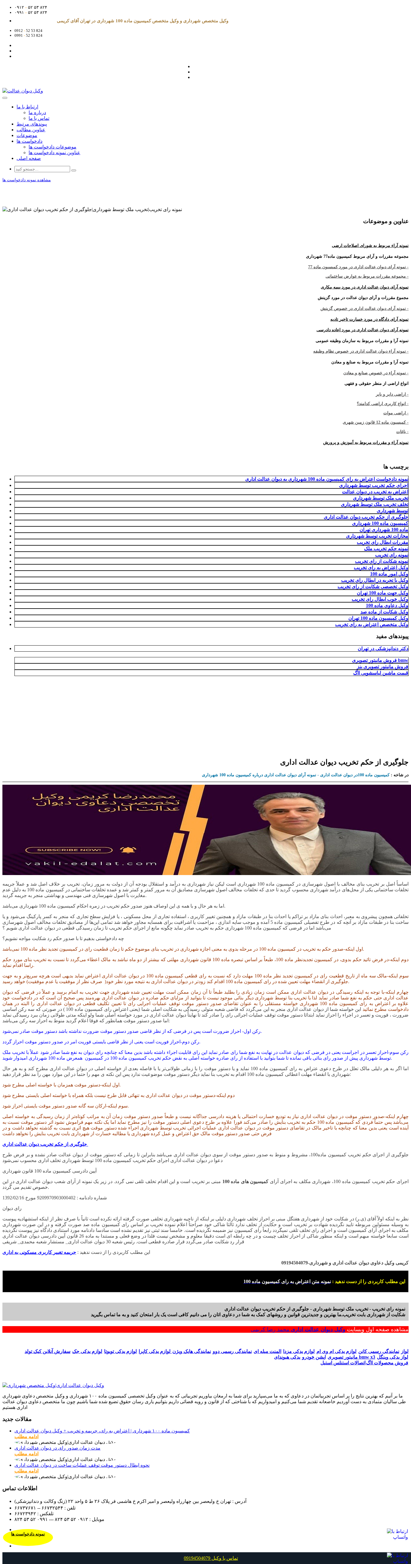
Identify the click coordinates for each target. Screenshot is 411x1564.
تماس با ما (39, 118)
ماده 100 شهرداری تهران (384, 529)
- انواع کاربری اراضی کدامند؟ (383, 403)
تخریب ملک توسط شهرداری (380, 497)
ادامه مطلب (26, 1436)
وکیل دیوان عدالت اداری (318, 1329)
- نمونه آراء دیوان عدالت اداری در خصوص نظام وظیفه (361, 351)
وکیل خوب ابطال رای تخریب (380, 599)
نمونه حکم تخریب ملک (386, 548)
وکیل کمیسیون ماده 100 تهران (378, 618)
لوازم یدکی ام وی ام (337, 1351)
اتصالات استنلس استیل (343, 1362)
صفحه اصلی (29, 158)
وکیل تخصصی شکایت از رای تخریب (373, 586)
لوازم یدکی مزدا (299, 1351)
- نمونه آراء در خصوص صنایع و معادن (376, 373)
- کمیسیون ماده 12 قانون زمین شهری (376, 422)
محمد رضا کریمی (271, 1329)
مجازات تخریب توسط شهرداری (377, 535)
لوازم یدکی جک (87, 1351)
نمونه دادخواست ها (28, 1534)
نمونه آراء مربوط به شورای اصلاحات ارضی (370, 245)
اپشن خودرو (314, 1357)
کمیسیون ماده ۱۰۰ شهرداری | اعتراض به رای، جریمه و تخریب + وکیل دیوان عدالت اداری (102, 1430)
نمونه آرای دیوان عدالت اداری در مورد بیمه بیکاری (365, 287)
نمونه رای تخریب (391, 554)
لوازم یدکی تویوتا (120, 1351)
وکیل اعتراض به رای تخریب (381, 567)
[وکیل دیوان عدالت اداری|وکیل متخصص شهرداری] (53, 1385)
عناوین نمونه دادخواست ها (54, 152)
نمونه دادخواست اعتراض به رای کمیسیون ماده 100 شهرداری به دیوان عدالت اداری (326, 478)
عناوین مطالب (31, 129)
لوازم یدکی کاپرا (155, 1351)
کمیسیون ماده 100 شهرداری (380, 523)
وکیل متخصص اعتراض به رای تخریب (371, 624)
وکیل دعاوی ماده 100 (387, 605)
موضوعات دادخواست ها (52, 146)
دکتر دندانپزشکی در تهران (383, 648)
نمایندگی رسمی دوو (232, 1351)
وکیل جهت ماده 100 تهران (382, 592)
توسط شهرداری (392, 510)
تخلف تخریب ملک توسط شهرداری (374, 504)
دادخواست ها (29, 141)
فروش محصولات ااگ (387, 1362)
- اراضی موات (396, 413)
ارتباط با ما (27, 106)
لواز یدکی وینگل (392, 1357)
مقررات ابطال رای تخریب (382, 542)
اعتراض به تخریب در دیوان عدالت (375, 491)
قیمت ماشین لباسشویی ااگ (380, 672)
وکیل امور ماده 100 (389, 573)
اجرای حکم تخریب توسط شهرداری (373, 485)
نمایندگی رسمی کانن (378, 1351)
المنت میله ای (267, 1351)
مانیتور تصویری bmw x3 (351, 1357)
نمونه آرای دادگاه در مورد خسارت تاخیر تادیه (369, 319)
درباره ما (37, 112)
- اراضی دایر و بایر (392, 394)
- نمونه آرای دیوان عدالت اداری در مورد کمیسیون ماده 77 (358, 267)
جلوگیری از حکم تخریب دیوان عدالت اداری (366, 516)
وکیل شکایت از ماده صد (384, 611)
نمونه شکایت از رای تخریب (381, 561)
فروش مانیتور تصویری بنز (382, 666)
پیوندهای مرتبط (32, 123)
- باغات (402, 431)
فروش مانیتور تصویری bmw (380, 660)
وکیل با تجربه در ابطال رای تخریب (374, 580)
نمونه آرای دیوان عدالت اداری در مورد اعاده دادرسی (363, 330)
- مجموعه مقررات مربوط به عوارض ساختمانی (367, 276)
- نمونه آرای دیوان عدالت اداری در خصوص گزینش (364, 308)
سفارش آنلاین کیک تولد (47, 1351)
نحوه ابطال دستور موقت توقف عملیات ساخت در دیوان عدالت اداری (82, 1465)
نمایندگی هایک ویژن (191, 1351)
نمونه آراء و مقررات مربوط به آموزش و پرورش (366, 442)
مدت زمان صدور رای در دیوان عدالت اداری (57, 1447)
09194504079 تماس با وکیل (211, 1558)
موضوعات (27, 135)
